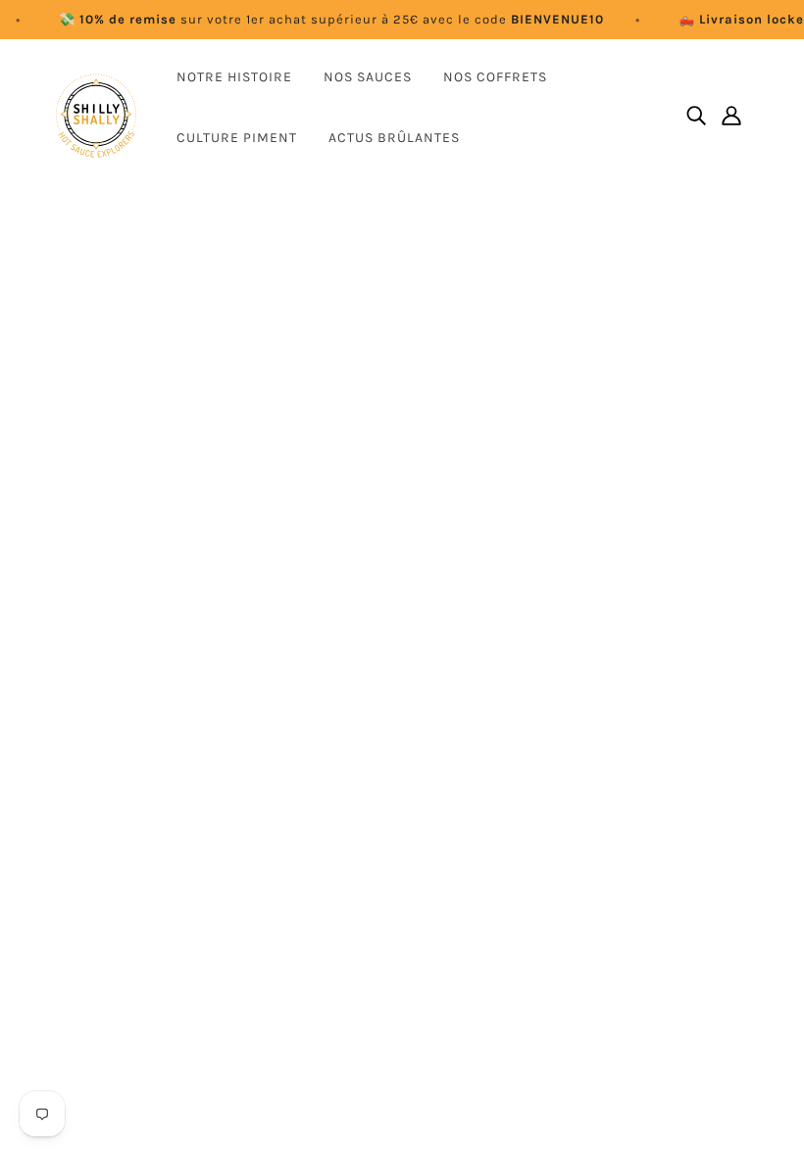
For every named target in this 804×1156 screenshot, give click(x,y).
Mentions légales (360, 897)
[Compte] (731, 115)
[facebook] (70, 917)
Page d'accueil (352, 425)
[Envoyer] (716, 967)
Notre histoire (234, 77)
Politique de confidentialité (395, 944)
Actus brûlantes (394, 137)
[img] (696, 115)
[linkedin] (133, 917)
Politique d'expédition (376, 967)
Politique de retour (365, 920)
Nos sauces (368, 77)
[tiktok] (164, 917)
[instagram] (102, 917)
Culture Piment (236, 137)
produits (401, 449)
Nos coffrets (495, 77)
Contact (327, 826)
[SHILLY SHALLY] (96, 116)
